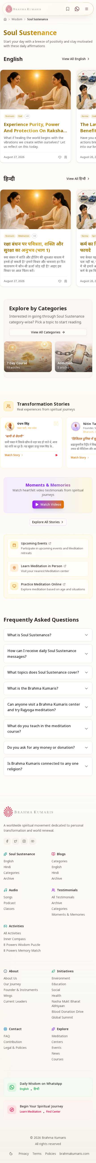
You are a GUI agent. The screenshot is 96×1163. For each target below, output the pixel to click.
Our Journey (12, 984)
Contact (15, 1029)
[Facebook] (7, 841)
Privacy (24, 1153)
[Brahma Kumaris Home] (23, 9)
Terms (37, 1153)
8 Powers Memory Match (22, 950)
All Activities (12, 933)
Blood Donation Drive (67, 1011)
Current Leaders (15, 1001)
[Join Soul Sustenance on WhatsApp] (77, 8)
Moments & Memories (68, 914)
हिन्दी (36, 1089)
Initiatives (65, 971)
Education (59, 984)
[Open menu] (86, 8)
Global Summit (62, 1017)
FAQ (7, 1036)
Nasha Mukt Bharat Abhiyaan (66, 1003)
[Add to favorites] (59, 157)
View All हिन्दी (76, 178)
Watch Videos (50, 504)
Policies (50, 1153)
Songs (8, 897)
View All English (74, 59)
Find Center (53, 1111)
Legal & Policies (15, 1047)
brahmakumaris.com (74, 1153)
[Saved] (67, 8)
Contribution (13, 1042)
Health (56, 995)
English (9, 861)
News (56, 1053)
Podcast (10, 903)
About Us (10, 978)
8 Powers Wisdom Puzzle (22, 945)
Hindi (7, 867)
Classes (9, 909)
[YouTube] (32, 841)
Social (56, 990)
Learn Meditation (30, 1111)
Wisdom (17, 19)
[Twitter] (15, 841)
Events (56, 1047)
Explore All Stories (46, 522)
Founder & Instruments (21, 990)
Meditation (60, 1036)
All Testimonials (63, 897)
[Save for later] (65, 157)
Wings (8, 995)
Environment (61, 978)
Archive (9, 878)
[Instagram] (24, 841)
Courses (57, 1059)
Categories (11, 873)
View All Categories (45, 332)
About (14, 971)
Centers (57, 1042)
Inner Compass (15, 939)
